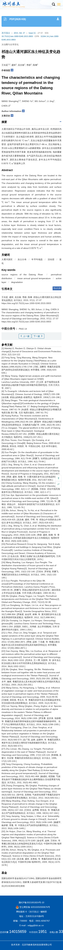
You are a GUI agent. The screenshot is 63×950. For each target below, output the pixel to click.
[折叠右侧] (58, 484)
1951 (42, 931)
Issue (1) (32, 33)
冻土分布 (22, 259)
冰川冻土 (6, 33)
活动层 (51, 259)
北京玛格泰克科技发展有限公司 (37, 944)
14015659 (17, 931)
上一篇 (26, 336)
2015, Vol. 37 (19, 33)
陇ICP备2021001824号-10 (31, 902)
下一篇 (37, 336)
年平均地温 (37, 259)
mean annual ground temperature (33, 278)
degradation (17, 282)
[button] (53, 4)
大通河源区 (7, 259)
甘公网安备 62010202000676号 (34, 907)
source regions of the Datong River (22, 274)
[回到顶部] (58, 478)
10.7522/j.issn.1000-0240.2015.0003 (17, 36)
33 (61, 931)
